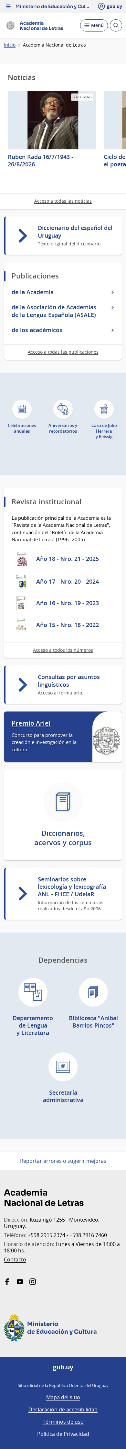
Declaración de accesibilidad (63, 1409)
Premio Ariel (31, 723)
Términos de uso (63, 1421)
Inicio (10, 45)
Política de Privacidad (63, 1433)
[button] (8, 6)
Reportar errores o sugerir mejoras (63, 1160)
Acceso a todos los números (63, 650)
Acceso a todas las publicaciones (63, 352)
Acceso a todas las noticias (63, 201)
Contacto (15, 1259)
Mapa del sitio (63, 1397)
